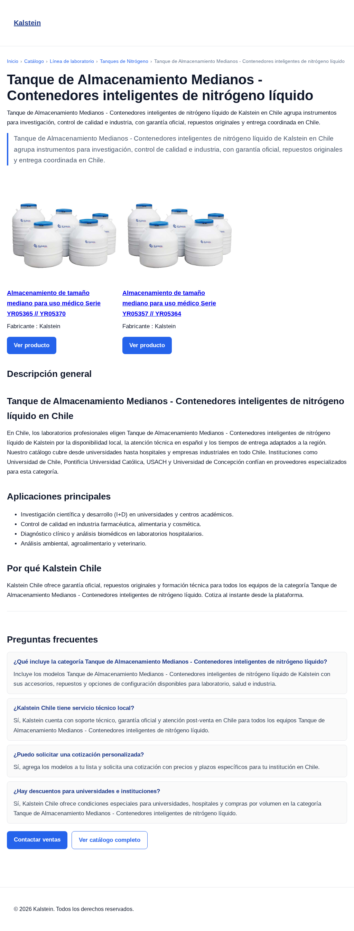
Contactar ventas (37, 839)
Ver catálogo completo (109, 840)
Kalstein (27, 23)
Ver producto (31, 345)
